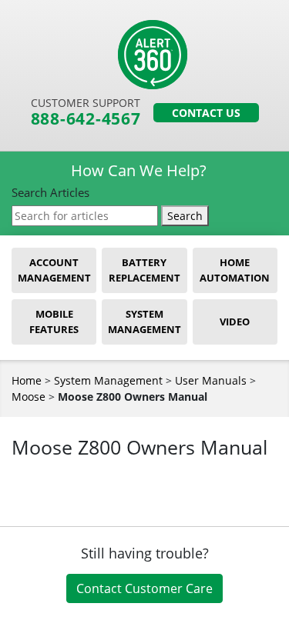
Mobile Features (54, 321)
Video (235, 321)
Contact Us (206, 112)
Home (27, 380)
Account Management (54, 270)
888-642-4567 (86, 119)
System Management (144, 321)
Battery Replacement (144, 270)
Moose (28, 396)
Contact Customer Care (144, 588)
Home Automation (235, 270)
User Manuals (211, 380)
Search (185, 215)
